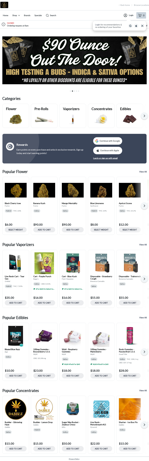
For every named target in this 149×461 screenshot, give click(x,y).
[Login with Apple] (136, 25)
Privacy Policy (74, 459)
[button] (119, 26)
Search (53, 15)
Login (131, 15)
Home (5, 15)
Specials (38, 15)
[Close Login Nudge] (142, 25)
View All (143, 171)
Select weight (15, 230)
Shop (14, 15)
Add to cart (44, 230)
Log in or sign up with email (105, 158)
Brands (27, 15)
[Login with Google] (130, 25)
